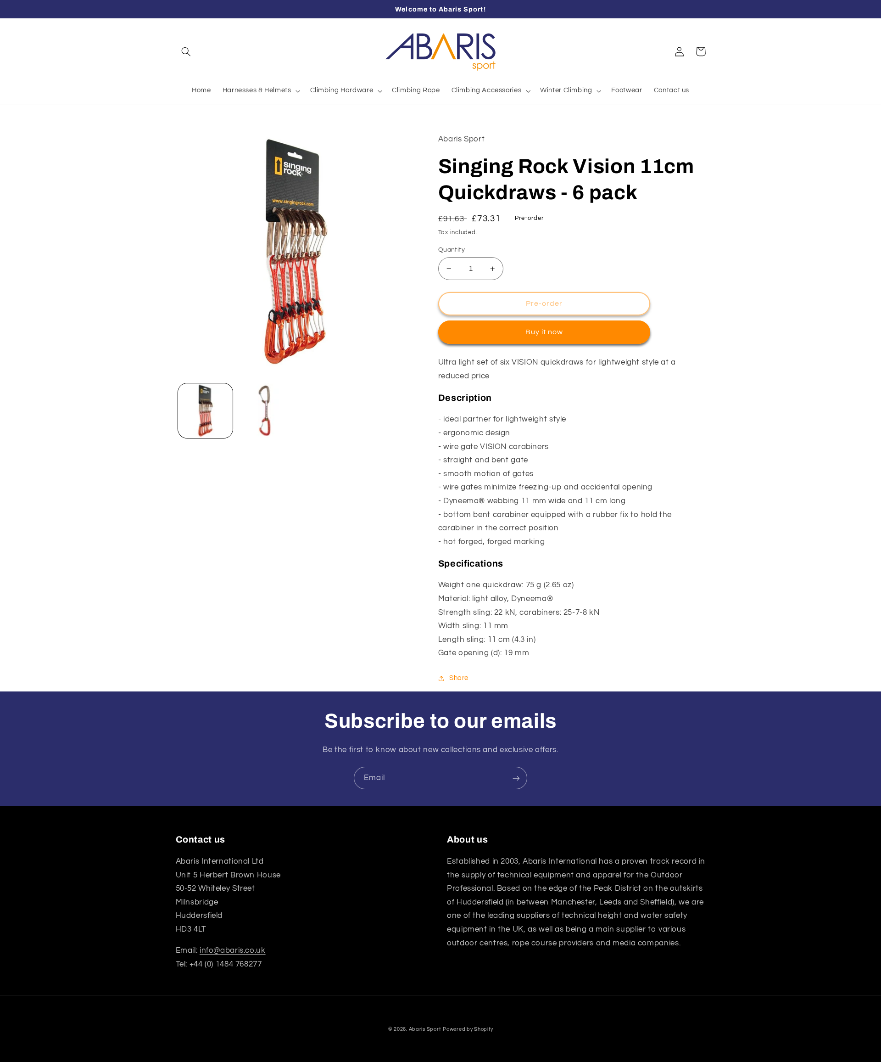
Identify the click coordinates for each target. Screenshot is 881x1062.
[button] (186, 51)
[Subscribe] (516, 778)
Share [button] (458, 677)
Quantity (451, 250)
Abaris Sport (425, 1029)
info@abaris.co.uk (233, 950)
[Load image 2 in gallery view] (264, 410)
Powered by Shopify (468, 1029)
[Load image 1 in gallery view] (205, 410)
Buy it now (544, 332)
